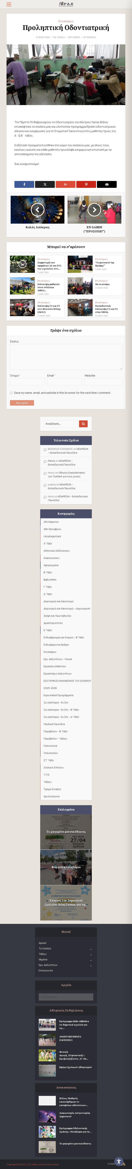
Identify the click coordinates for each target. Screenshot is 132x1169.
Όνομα (15, 375)
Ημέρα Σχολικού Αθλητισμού (75, 1067)
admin (76, 37)
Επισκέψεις (66, 21)
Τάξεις (43, 954)
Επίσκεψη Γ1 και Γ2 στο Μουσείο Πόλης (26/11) (49, 309)
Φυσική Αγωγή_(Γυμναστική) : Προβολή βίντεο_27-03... (73, 1055)
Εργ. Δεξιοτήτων (48, 965)
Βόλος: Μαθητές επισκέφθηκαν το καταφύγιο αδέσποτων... (73, 1102)
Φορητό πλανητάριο (66, 867)
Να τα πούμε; (102, 284)
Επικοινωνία (46, 970)
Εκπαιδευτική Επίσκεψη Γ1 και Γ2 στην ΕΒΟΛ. (106, 309)
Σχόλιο (14, 341)
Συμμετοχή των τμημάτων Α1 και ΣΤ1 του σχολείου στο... (49, 265)
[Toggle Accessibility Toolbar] (121, 1161)
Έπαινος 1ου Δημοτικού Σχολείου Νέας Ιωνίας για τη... (66, 903)
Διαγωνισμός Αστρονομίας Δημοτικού (74, 1115)
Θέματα (43, 959)
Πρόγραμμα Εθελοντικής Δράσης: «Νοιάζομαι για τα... (75, 1130)
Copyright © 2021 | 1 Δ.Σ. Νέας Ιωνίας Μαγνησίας (33, 1164)
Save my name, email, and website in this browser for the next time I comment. (62, 393)
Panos (51, 460)
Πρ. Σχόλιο (59, 37)
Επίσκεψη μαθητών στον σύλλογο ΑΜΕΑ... (48, 287)
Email (51, 375)
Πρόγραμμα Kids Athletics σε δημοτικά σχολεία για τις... (74, 1025)
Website (90, 375)
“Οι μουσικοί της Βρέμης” (104, 264)
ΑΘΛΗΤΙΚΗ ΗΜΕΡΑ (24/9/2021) (70, 1038)
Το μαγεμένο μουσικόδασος (66, 832)
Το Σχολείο (45, 948)
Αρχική (42, 943)
